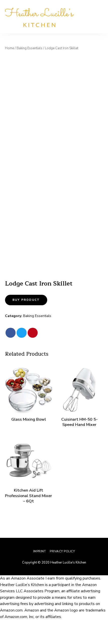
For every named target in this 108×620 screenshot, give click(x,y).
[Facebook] (11, 333)
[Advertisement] (54, 108)
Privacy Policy (62, 551)
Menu (98, 17)
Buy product (26, 300)
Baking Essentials (29, 48)
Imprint (39, 551)
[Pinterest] (33, 333)
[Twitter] (22, 333)
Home (9, 48)
